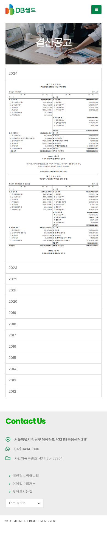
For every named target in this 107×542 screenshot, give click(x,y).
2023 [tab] (13, 267)
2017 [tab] (12, 335)
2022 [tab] (13, 279)
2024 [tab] (13, 73)
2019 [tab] (12, 312)
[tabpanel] (53, 170)
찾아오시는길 (22, 491)
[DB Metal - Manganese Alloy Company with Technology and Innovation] (20, 9)
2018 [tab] (12, 324)
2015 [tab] (12, 357)
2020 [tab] (13, 301)
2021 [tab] (12, 290)
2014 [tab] (12, 368)
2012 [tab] (12, 391)
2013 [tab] (12, 380)
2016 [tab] (12, 346)
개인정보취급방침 (26, 475)
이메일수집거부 (24, 483)
